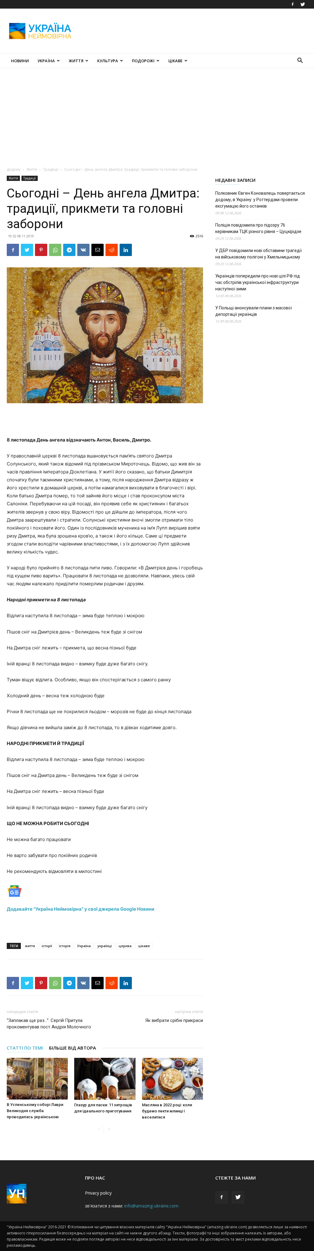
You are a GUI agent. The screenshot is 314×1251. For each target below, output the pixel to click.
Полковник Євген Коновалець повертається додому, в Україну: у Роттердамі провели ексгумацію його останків (260, 199)
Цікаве (175, 60)
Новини (20, 60)
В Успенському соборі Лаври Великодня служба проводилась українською (35, 1110)
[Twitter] (302, 4)
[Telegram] (69, 250)
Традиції (50, 169)
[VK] (83, 250)
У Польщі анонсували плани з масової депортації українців (253, 311)
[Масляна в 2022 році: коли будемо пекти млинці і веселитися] (172, 1079)
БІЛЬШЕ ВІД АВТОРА (72, 1048)
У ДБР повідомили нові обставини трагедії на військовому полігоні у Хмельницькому (258, 253)
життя (30, 945)
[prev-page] (99, 1129)
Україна (46, 60)
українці (105, 945)
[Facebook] (292, 4)
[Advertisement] (195, 31)
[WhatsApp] (55, 250)
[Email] (97, 250)
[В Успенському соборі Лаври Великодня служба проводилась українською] (37, 1079)
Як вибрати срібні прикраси (174, 1020)
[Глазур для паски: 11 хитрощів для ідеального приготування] (104, 1079)
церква (125, 945)
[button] (300, 61)
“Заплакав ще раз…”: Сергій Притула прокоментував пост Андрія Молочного (49, 1024)
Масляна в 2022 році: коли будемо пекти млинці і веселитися (167, 1111)
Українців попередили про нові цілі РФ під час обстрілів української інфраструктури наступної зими (257, 282)
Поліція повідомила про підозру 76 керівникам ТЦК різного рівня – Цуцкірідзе (258, 228)
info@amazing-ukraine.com (151, 1206)
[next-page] (109, 1129)
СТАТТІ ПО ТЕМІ (25, 1048)
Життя (76, 60)
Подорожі (143, 60)
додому (14, 169)
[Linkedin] (126, 250)
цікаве (144, 945)
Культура (107, 60)
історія (65, 945)
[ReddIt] (111, 250)
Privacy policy (98, 1193)
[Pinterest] (41, 250)
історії (47, 945)
